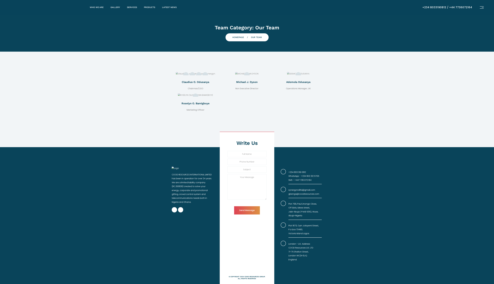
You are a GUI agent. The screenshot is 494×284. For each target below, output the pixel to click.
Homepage (238, 37)
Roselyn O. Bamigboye (196, 103)
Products (149, 7)
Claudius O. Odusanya (195, 82)
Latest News (169, 7)
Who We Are (97, 7)
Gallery (115, 7)
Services (132, 7)
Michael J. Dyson (247, 82)
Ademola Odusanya (298, 82)
